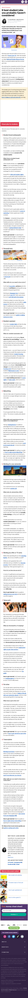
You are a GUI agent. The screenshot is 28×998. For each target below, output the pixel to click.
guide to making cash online (11, 827)
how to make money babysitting (13, 452)
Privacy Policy (16, 988)
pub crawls (12, 379)
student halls (13, 324)
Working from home (8, 751)
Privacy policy (21, 918)
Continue (13, 914)
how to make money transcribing (12, 820)
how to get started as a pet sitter (17, 733)
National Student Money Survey (15, 59)
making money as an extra (10, 594)
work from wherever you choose (12, 775)
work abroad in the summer (16, 297)
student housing (18, 354)
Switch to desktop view (6, 991)
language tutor (14, 293)
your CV (12, 295)
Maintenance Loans (13, 370)
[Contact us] (22, 936)
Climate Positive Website (22, 989)
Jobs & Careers (6, 7)
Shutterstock (14, 50)
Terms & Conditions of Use (6, 988)
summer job (13, 488)
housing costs (7, 368)
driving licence (12, 424)
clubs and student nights (17, 174)
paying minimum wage (15, 227)
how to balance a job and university (11, 97)
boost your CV (12, 55)
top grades (12, 286)
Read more (10, 857)
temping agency (10, 678)
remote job (7, 276)
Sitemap (21, 988)
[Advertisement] (14, 110)
